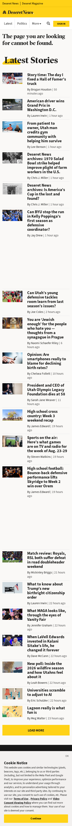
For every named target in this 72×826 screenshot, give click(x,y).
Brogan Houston (41, 90)
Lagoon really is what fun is (46, 710)
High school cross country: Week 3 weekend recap (42, 416)
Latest (8, 23)
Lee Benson (38, 147)
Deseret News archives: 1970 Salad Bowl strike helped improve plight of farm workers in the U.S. (47, 163)
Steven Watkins (41, 457)
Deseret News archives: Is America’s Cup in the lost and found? (46, 192)
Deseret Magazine (32, 3)
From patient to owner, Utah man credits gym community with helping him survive (44, 132)
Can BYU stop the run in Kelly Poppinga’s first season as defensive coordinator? (45, 220)
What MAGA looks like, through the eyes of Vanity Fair (46, 615)
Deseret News (10, 3)
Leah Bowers (39, 683)
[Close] (67, 756)
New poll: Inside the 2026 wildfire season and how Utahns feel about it (45, 670)
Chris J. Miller (39, 178)
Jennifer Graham (41, 625)
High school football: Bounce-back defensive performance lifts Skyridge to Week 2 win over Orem (47, 477)
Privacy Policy (39, 798)
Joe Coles (37, 312)
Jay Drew (37, 235)
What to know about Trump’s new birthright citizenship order (46, 590)
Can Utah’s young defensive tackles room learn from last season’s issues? (45, 299)
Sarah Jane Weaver (43, 400)
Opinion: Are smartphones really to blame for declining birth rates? (46, 361)
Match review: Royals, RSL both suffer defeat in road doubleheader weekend (46, 560)
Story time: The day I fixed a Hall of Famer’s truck (46, 79)
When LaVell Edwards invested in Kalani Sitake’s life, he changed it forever (45, 643)
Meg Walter (38, 718)
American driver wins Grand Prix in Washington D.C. (45, 105)
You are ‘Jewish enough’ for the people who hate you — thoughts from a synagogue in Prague (47, 328)
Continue (36, 818)
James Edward (40, 426)
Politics (22, 23)
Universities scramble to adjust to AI (46, 692)
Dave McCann (39, 656)
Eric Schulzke (39, 701)
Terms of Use (21, 798)
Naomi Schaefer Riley (44, 343)
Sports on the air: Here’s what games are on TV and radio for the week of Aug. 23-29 (47, 444)
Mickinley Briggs (41, 572)
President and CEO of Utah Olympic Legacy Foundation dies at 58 (46, 390)
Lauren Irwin (39, 116)
